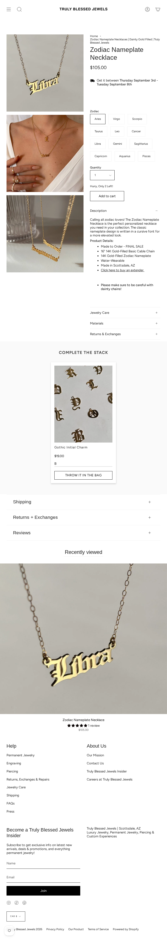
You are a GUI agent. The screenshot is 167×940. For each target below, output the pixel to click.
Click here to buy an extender (122, 270)
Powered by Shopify (126, 929)
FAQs (11, 803)
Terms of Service (98, 929)
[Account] (147, 9)
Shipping (22, 501)
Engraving (14, 763)
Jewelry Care (99, 313)
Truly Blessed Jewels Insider (107, 771)
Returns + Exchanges (35, 517)
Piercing (12, 771)
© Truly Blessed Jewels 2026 (24, 929)
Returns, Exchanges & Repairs (28, 779)
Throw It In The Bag (83, 475)
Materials (96, 323)
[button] (77, 726)
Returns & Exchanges (105, 334)
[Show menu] (8, 9)
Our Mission (95, 755)
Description (98, 211)
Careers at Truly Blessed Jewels (109, 779)
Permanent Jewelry (21, 755)
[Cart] (157, 9)
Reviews (22, 532)
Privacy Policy (55, 929)
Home (94, 36)
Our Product (76, 929)
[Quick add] (5, 709)
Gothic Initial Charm (71, 447)
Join (43, 891)
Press (10, 811)
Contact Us (95, 763)
